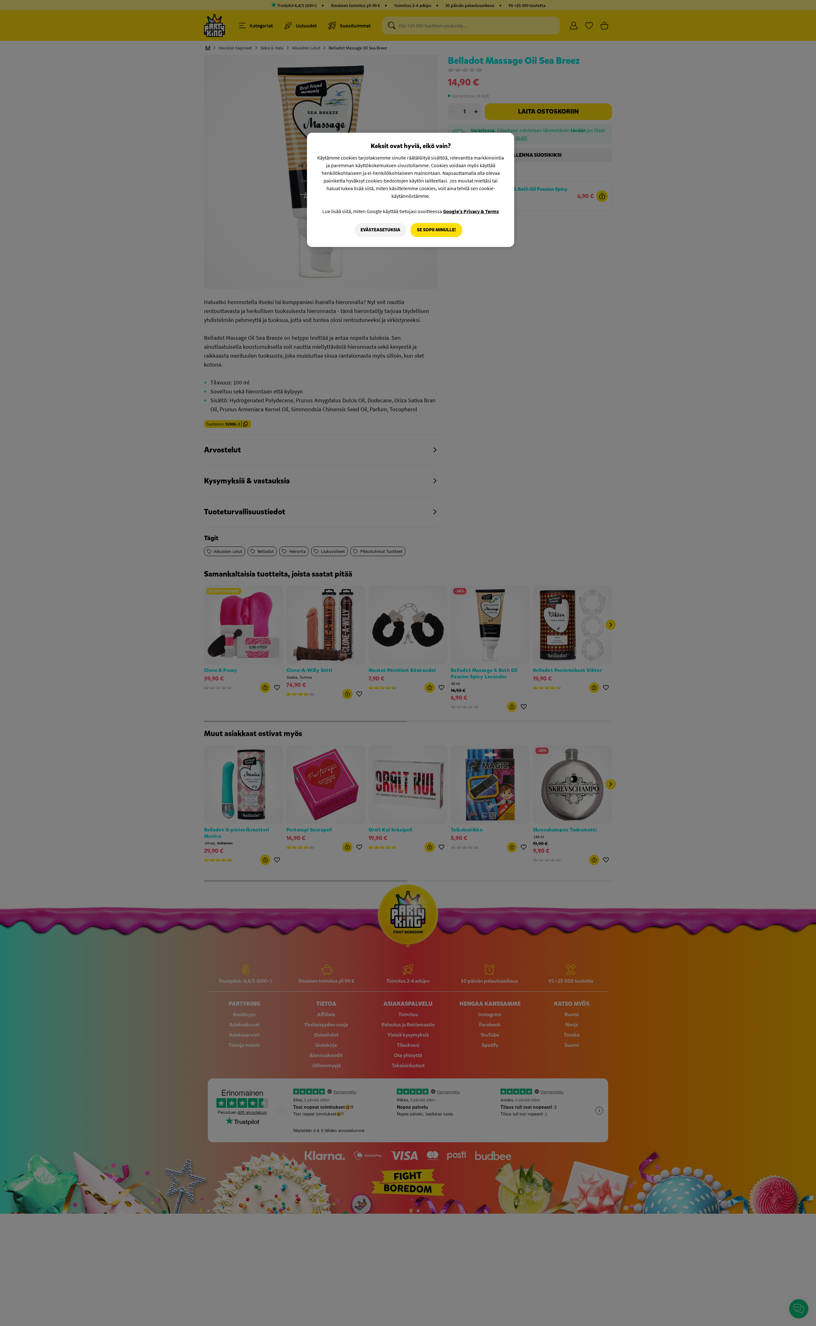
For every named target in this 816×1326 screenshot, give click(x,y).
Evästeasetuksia (380, 230)
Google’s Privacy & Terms (471, 211)
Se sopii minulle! (436, 230)
